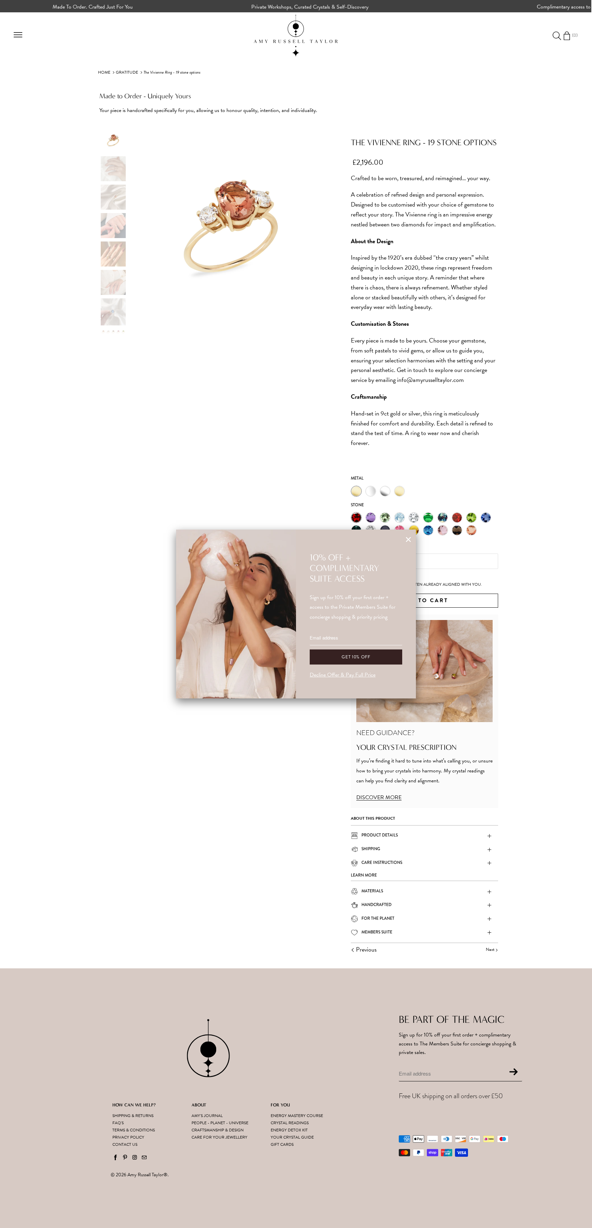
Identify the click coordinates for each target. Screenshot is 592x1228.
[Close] (408, 540)
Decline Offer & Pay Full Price (342, 675)
